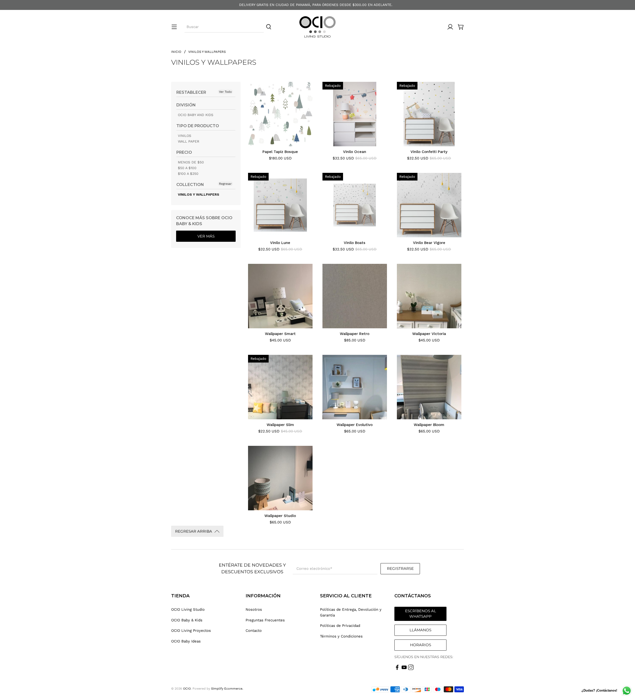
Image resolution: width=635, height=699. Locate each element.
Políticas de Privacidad (340, 625)
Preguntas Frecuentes (265, 620)
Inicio (176, 51)
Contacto (254, 630)
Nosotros (254, 609)
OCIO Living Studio (188, 609)
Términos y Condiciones (341, 636)
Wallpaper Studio (280, 516)
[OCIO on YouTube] (404, 669)
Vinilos (184, 136)
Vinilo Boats (354, 243)
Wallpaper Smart (280, 334)
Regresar (225, 183)
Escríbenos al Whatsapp (420, 613)
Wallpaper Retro (354, 334)
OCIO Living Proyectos (191, 630)
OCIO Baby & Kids (186, 620)
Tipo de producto (197, 125)
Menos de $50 (191, 162)
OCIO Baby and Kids (195, 115)
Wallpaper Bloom (429, 425)
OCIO (187, 688)
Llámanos (420, 630)
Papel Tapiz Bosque (280, 152)
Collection (190, 184)
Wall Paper (188, 141)
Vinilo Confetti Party (429, 152)
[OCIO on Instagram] (411, 669)
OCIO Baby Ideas (186, 641)
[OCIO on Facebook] (397, 669)
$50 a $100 (187, 168)
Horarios (420, 644)
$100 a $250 (188, 174)
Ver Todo (225, 91)
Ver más (206, 236)
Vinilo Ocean (354, 152)
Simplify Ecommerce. (227, 688)
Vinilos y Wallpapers (207, 51)
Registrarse (400, 568)
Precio (184, 152)
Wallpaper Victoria (429, 334)
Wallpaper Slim (280, 425)
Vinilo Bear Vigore (429, 243)
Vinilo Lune (280, 243)
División (186, 105)
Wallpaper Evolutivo (355, 425)
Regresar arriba (193, 531)
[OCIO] (317, 27)
